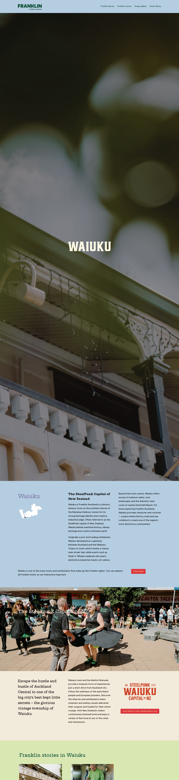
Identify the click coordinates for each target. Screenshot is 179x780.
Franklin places (107, 6)
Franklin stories (124, 6)
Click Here (138, 571)
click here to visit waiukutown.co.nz (140, 711)
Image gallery (141, 6)
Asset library (155, 6)
